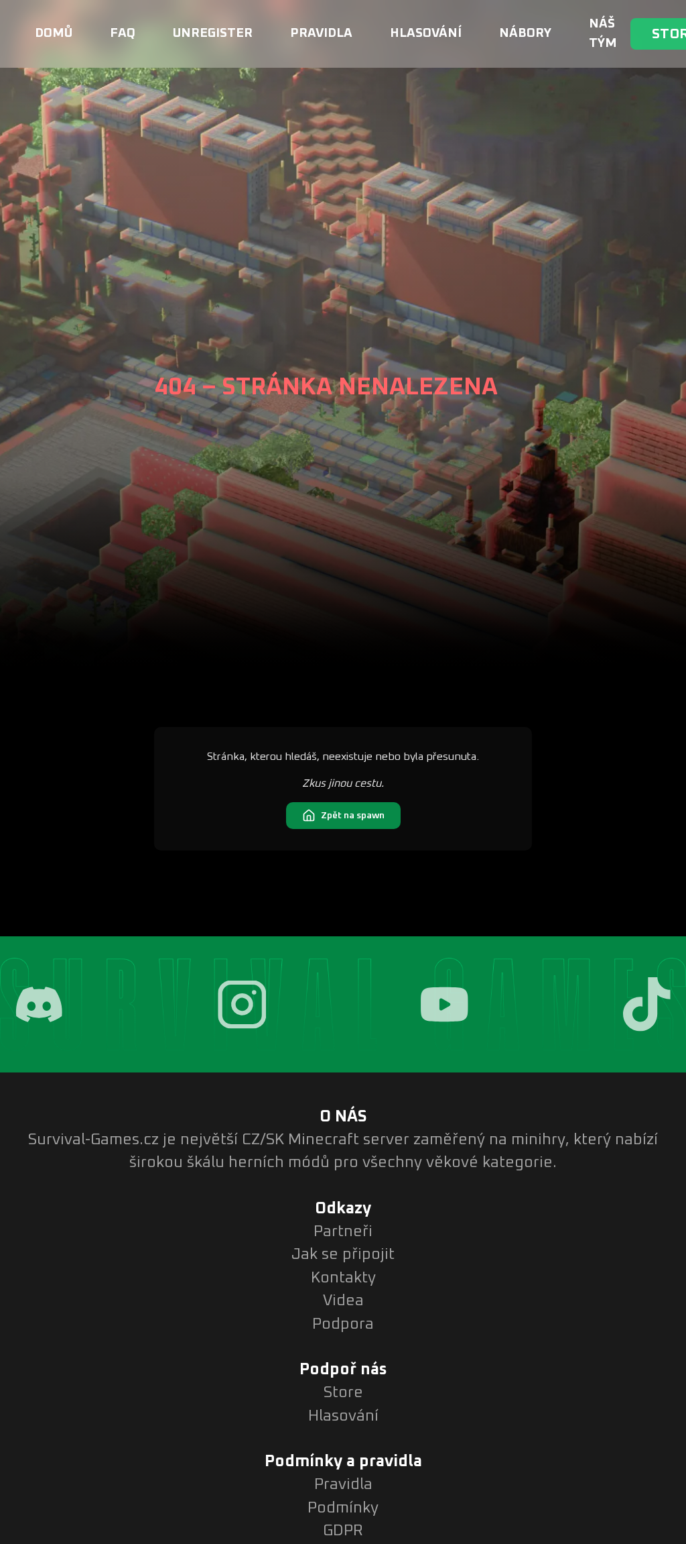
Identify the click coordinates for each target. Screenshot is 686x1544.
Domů (53, 33)
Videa (343, 1301)
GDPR (343, 1531)
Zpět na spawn (353, 815)
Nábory (525, 33)
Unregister (213, 33)
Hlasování (426, 33)
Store (343, 1392)
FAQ (122, 33)
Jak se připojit (343, 1254)
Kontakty (343, 1278)
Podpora (343, 1324)
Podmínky (343, 1508)
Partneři (343, 1231)
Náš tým (603, 33)
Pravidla (321, 33)
